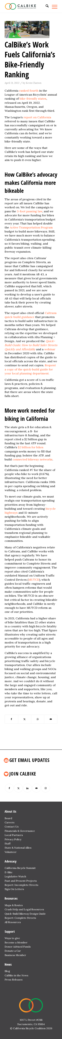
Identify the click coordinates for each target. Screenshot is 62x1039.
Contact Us (12, 826)
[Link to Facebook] (9, 788)
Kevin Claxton (33, 82)
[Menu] (53, 6)
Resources (11, 898)
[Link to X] (18, 788)
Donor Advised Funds (18, 946)
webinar (49, 349)
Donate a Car (13, 950)
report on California (37, 117)
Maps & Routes (14, 905)
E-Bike (8, 872)
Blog (7, 971)
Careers (9, 822)
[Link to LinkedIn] (27, 788)
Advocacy (11, 861)
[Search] (45, 6)
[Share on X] (24, 719)
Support (10, 931)
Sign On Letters (14, 889)
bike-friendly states (33, 98)
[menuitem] (45, 6)
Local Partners (14, 835)
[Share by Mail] (50, 719)
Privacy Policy (13, 839)
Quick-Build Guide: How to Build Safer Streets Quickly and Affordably (31, 345)
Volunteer (11, 852)
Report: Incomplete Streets (21, 884)
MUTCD (33, 579)
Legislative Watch (15, 876)
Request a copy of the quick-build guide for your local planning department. (30, 369)
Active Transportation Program (31, 227)
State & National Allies (18, 847)
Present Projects (26, 880)
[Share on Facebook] (11, 719)
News (8, 964)
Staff (7, 843)
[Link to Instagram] (45, 788)
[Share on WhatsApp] (37, 719)
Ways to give (12, 938)
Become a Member (16, 942)
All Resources (13, 922)
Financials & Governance (20, 830)
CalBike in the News (16, 975)
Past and (10, 880)
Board (8, 818)
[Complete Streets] (27, 29)
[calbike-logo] (26, 6)
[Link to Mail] (36, 788)
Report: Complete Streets (20, 917)
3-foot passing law (29, 211)
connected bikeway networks (32, 459)
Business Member (15, 955)
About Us (10, 811)
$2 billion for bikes (30, 447)
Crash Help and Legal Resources (24, 909)
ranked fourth (28, 90)
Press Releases (14, 979)
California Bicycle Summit (20, 868)
